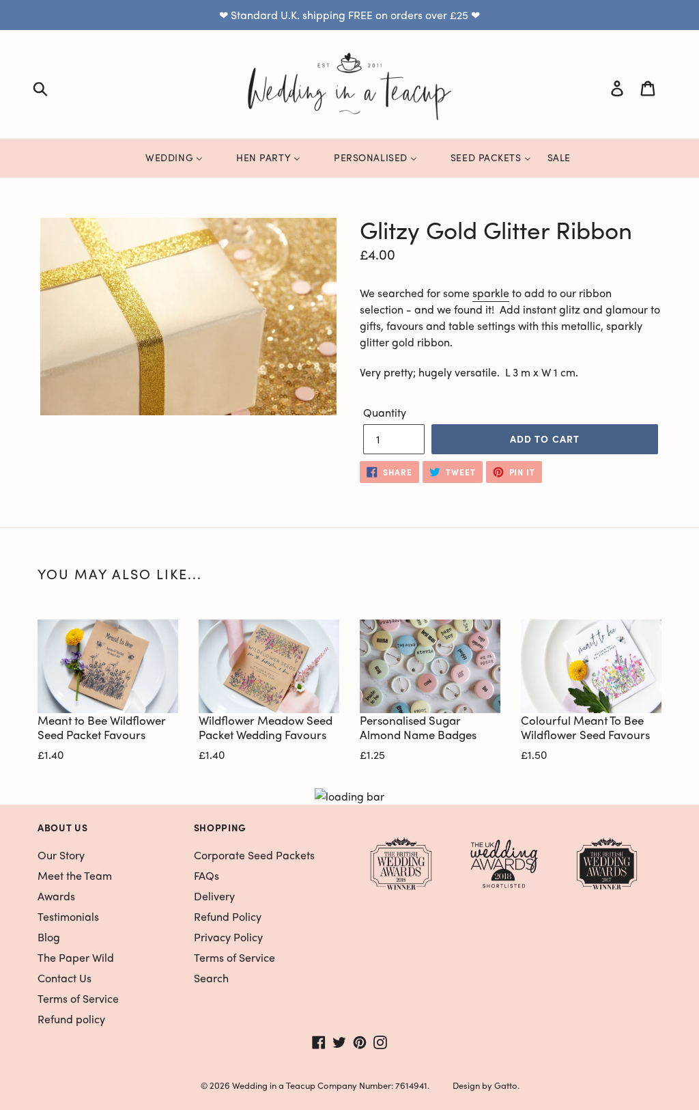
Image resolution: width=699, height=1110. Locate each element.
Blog (49, 937)
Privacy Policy (228, 937)
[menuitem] (165, 158)
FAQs (206, 875)
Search (211, 978)
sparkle (490, 293)
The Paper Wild (76, 957)
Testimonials (68, 916)
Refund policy (71, 1019)
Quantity (384, 412)
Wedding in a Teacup (273, 1085)
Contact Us (64, 978)
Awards (56, 896)
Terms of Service (78, 998)
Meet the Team (75, 875)
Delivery (214, 896)
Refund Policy (227, 916)
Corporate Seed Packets (254, 855)
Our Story (61, 855)
